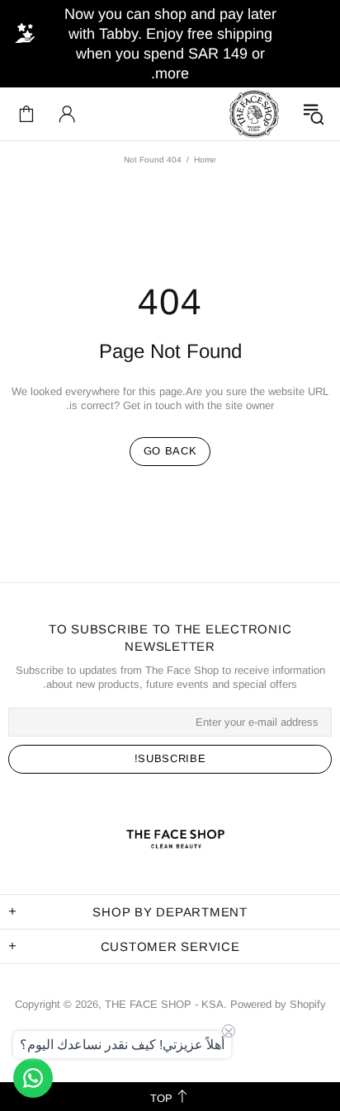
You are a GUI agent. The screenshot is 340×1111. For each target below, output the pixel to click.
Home (205, 159)
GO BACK (170, 451)
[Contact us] (33, 1078)
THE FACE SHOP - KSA (254, 113)
